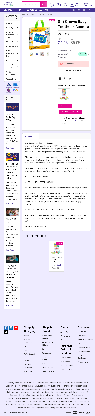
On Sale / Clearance (10, 73)
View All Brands (48, 371)
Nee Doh (45, 363)
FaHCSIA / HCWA (66, 369)
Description (30, 136)
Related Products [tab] (35, 235)
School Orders (65, 357)
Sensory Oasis (47, 367)
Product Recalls (84, 351)
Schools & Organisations (38, 10)
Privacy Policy (83, 362)
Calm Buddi (46, 349)
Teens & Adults (9, 66)
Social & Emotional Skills (10, 34)
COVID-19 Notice (84, 347)
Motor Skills (11, 42)
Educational (11, 46)
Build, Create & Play (10, 53)
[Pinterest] (70, 79)
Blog (62, 340)
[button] (73, 70)
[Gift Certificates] (59, 5)
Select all (65, 106)
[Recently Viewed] (52, 5)
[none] (39, 34)
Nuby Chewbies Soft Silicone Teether (56, 259)
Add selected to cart (70, 112)
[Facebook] (74, 10)
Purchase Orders (66, 365)
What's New (11, 79)
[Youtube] (84, 10)
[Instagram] (79, 10)
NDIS (20, 10)
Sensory (9, 28)
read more (10, 148)
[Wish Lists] (66, 5)
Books (8, 60)
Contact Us (82, 335)
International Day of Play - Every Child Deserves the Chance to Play (12, 170)
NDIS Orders (65, 361)
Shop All (9, 23)
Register (78, 5)
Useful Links (65, 336)
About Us (8, 10)
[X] (65, 79)
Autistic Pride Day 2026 (10, 117)
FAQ (79, 343)
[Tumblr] (89, 10)
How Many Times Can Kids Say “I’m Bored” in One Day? (12, 271)
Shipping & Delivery (85, 339)
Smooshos (46, 353)
